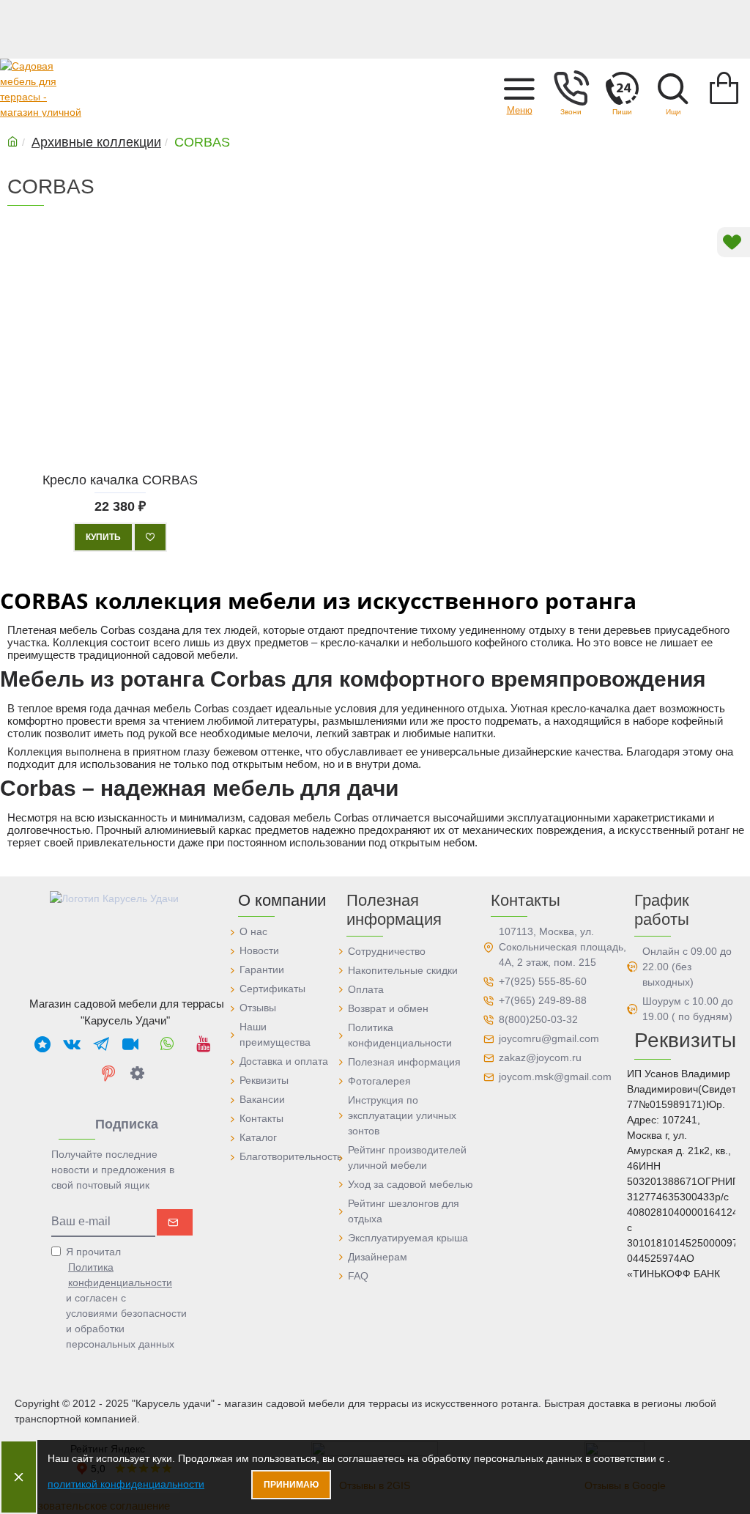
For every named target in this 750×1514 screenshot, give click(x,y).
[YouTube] (204, 1044)
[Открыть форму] (621, 88)
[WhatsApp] (167, 1044)
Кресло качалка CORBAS (120, 480)
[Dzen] (138, 1073)
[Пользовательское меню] (570, 88)
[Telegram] (101, 1044)
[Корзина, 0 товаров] (724, 88)
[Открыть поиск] (673, 88)
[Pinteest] (108, 1073)
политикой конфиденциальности (126, 1484)
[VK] (72, 1044)
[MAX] (42, 1044)
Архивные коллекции (96, 142)
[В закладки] (150, 537)
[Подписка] (174, 1222)
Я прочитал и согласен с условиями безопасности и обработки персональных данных (126, 1298)
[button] (519, 88)
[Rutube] (130, 1044)
